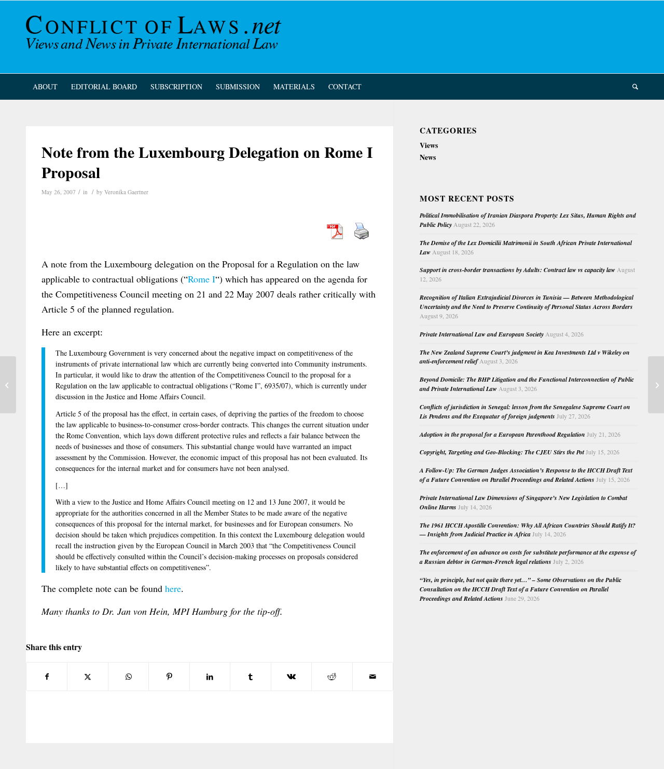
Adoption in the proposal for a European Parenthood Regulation (502, 434)
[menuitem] (45, 87)
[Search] (632, 87)
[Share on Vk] (291, 677)
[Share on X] (87, 677)
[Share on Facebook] (46, 677)
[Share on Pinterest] (169, 677)
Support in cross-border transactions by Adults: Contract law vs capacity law (517, 269)
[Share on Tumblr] (250, 677)
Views (429, 145)
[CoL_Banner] (155, 37)
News (428, 157)
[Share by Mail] (373, 677)
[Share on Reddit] (332, 677)
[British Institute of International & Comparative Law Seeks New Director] (8, 384)
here (173, 588)
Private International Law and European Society (482, 334)
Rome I (201, 279)
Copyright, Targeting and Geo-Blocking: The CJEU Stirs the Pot (502, 452)
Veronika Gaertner (126, 192)
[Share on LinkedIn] (210, 677)
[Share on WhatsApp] (128, 677)
